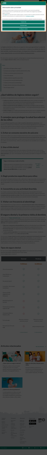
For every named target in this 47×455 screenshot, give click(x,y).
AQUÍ (6, 14)
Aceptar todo (23, 21)
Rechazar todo (23, 25)
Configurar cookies (23, 28)
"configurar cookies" (30, 16)
